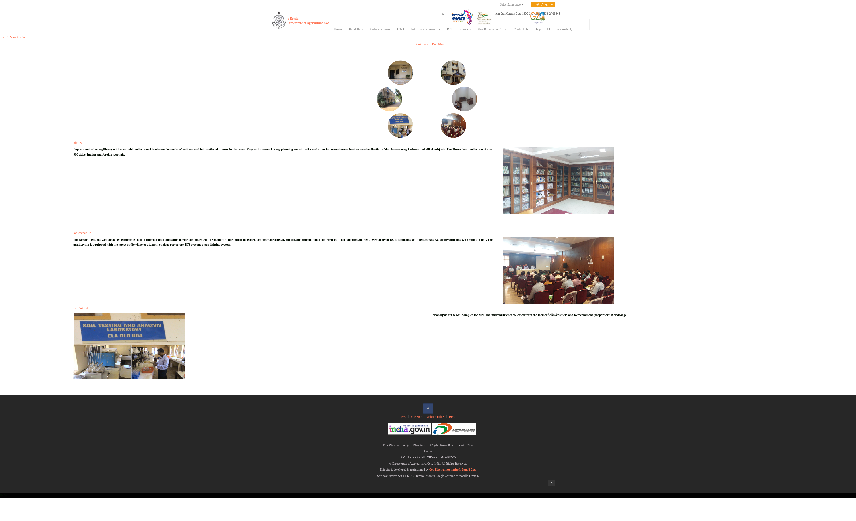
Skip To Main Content (14, 37)
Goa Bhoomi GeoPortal (492, 29)
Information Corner (424, 29)
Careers (463, 29)
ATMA (400, 29)
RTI (449, 29)
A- (443, 14)
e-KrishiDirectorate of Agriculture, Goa (308, 21)
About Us (354, 29)
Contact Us (521, 29)
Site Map (416, 417)
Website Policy (435, 417)
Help (538, 29)
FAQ (404, 417)
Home (338, 29)
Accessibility (565, 29)
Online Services (380, 29)
